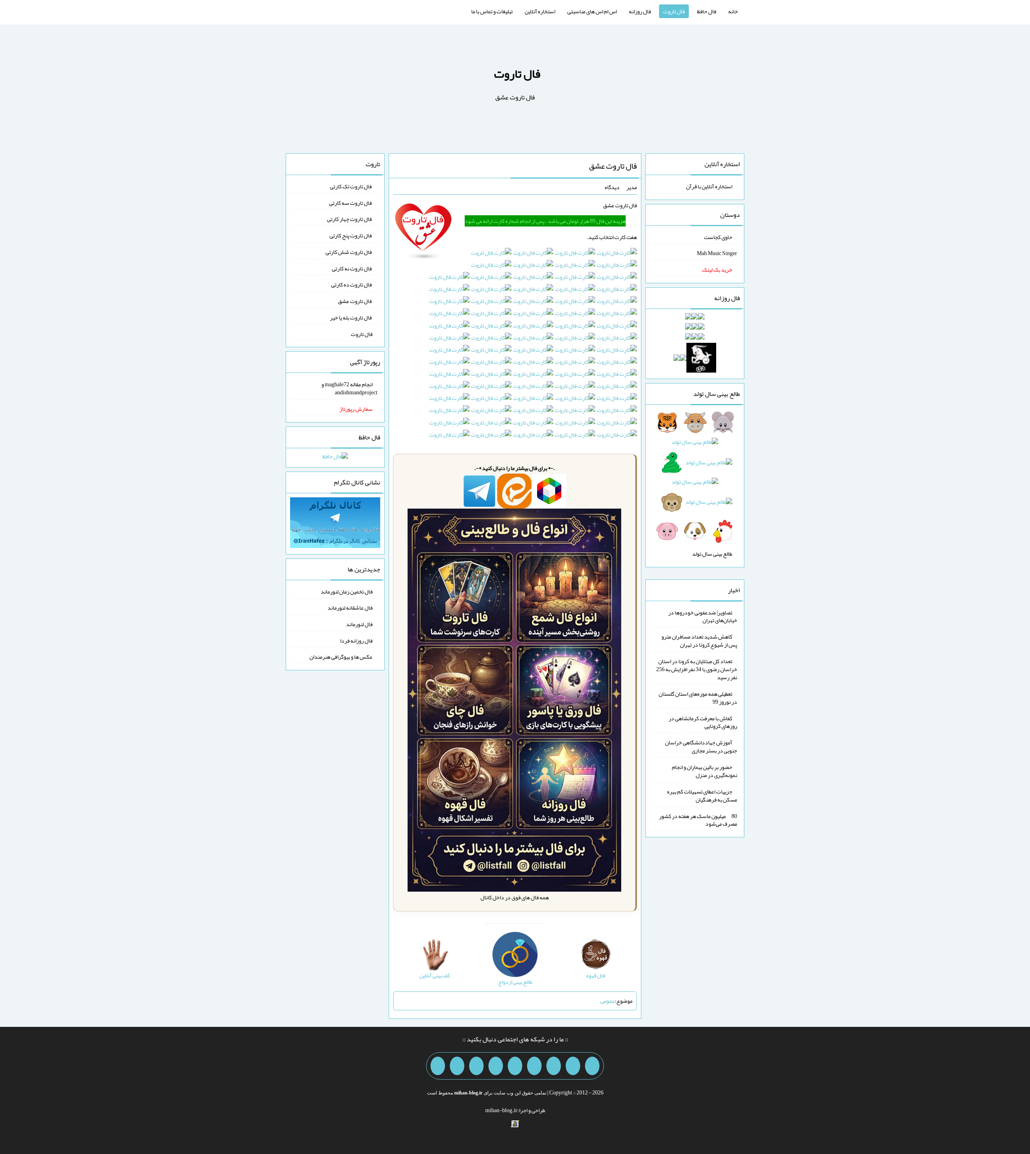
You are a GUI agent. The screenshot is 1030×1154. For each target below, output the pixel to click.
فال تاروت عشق (613, 166)
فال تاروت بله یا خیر (351, 317)
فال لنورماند (359, 624)
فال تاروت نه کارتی (352, 268)
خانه (733, 11)
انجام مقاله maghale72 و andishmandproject (349, 388)
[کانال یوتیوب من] (457, 1066)
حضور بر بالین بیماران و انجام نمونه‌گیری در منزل (704, 771)
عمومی (607, 1000)
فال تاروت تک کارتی (351, 186)
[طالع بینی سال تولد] (695, 479)
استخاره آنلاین (540, 11)
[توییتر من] (495, 1066)
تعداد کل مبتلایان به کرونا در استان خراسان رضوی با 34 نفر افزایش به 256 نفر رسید (696, 669)
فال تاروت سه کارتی (351, 202)
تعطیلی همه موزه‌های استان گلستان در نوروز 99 (698, 697)
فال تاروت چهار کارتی (350, 219)
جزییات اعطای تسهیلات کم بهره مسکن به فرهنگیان (702, 795)
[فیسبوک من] (553, 1066)
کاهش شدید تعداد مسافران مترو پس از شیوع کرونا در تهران (699, 640)
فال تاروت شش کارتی (349, 252)
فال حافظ (706, 11)
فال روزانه (640, 11)
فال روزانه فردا (356, 640)
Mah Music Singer (717, 253)
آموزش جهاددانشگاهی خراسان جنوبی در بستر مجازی (701, 746)
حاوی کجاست (718, 236)
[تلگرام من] (573, 1066)
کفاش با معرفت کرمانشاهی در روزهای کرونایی (703, 722)
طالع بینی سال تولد (712, 553)
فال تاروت (674, 11)
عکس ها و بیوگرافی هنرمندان (341, 656)
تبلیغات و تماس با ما (492, 11)
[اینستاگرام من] (534, 1066)
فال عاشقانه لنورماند (350, 607)
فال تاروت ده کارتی (352, 284)
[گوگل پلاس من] (476, 1066)
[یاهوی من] (592, 1066)
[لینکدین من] (438, 1066)
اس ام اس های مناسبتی (592, 11)
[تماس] (515, 1066)
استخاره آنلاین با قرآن (709, 186)
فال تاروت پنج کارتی (351, 235)
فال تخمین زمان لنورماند (347, 591)
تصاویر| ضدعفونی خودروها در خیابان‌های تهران (702, 616)
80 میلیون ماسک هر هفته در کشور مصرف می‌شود (698, 819)
